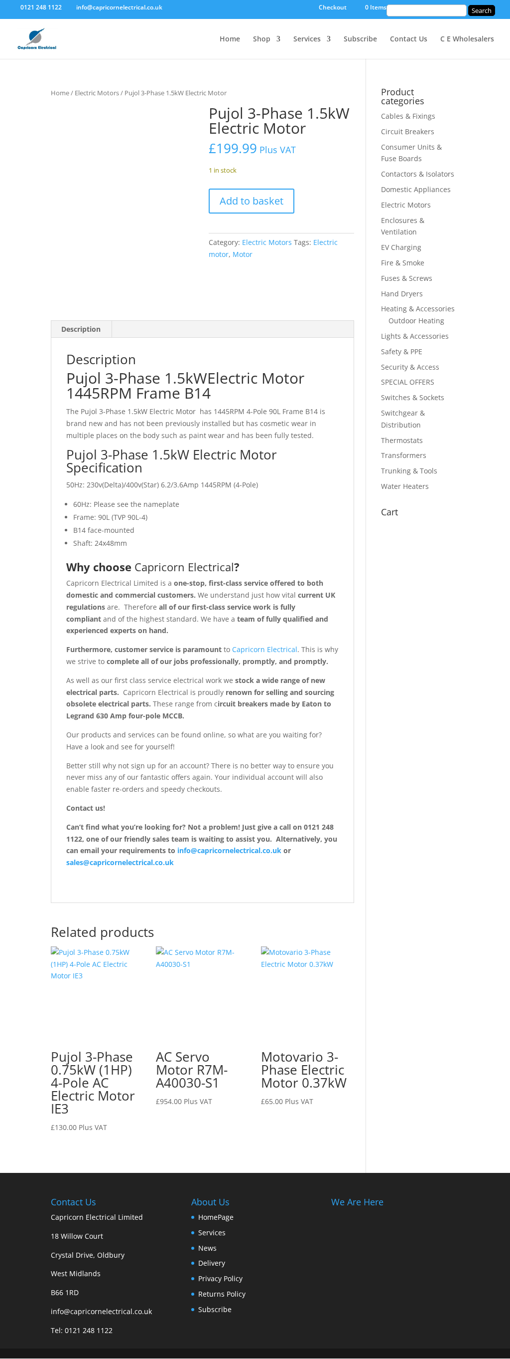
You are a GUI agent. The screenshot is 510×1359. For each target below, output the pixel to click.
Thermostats (402, 440)
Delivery (211, 1263)
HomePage (216, 1217)
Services (307, 39)
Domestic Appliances (416, 189)
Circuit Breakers (407, 131)
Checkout (333, 7)
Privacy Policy (220, 1278)
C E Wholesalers (467, 39)
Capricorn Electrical (184, 566)
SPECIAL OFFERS (407, 382)
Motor (243, 254)
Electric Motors (97, 92)
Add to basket (251, 201)
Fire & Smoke (402, 262)
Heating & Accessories (418, 308)
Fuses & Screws (406, 278)
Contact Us (408, 39)
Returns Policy (222, 1294)
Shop (261, 39)
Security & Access (410, 367)
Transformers (403, 455)
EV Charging (401, 247)
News (207, 1248)
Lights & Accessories (415, 336)
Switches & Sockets (412, 397)
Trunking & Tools (409, 470)
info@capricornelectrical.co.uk (101, 1311)
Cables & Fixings (408, 116)
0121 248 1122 (89, 1330)
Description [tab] (81, 329)
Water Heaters (405, 486)
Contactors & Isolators (417, 174)
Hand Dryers (402, 293)
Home (230, 39)
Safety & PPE (401, 351)
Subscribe (360, 39)
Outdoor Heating (416, 320)
